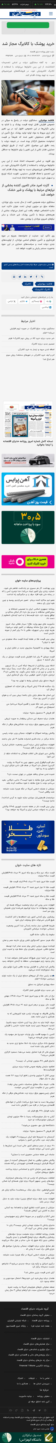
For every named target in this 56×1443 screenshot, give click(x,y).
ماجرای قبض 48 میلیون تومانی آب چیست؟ (35, 1061)
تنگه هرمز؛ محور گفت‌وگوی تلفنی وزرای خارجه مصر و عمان (28, 940)
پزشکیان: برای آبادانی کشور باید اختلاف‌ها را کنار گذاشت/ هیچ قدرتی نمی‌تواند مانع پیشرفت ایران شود (29, 918)
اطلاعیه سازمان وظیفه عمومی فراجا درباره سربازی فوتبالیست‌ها (33, 1068)
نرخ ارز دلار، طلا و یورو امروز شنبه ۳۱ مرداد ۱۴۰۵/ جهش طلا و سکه (29, 998)
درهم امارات (14, 4)
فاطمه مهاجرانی (46, 120)
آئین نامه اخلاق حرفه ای (38, 1401)
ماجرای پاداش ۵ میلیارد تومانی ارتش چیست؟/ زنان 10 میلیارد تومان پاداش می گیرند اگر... (30, 1227)
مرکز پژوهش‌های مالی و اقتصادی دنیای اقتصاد (28, 1354)
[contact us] (16, 1410)
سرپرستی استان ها (41, 1383)
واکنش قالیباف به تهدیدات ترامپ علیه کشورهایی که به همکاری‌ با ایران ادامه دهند (30, 1015)
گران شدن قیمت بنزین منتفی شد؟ (39, 1272)
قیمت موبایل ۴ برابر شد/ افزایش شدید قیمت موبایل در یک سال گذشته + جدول (28, 658)
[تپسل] (3, 225)
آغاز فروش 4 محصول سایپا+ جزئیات (38, 1131)
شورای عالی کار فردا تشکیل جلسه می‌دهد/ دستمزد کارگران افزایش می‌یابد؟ (29, 1054)
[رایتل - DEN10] (28, 561)
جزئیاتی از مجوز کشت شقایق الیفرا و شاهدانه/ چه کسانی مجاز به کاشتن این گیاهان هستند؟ (29, 1209)
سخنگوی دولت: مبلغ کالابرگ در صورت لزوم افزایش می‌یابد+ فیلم (32, 330)
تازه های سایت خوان (28, 865)
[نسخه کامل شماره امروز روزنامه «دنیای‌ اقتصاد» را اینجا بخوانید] (28, 419)
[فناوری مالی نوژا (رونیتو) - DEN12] (28, 837)
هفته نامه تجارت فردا (40, 1326)
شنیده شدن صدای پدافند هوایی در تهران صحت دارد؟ (30, 774)
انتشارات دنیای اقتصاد (40, 1338)
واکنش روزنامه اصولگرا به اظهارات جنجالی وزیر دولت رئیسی (28, 733)
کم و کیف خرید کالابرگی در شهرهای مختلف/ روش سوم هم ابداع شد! (30, 357)
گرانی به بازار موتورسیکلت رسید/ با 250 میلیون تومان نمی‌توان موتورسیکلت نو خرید (30, 1118)
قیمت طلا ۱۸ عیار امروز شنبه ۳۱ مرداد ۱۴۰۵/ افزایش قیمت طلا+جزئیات (28, 889)
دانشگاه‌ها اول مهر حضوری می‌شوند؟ (38, 1125)
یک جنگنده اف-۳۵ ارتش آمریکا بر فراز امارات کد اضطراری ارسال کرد (29, 688)
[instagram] (45, 1410)
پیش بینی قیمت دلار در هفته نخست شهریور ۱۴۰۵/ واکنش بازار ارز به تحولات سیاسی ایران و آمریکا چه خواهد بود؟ (28, 808)
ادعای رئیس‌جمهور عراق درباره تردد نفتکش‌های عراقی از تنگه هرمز (28, 726)
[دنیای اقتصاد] (25, 13)
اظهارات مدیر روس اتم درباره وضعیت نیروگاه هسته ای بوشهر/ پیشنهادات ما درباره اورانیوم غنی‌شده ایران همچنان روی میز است (29, 908)
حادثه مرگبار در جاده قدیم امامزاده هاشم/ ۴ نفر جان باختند (28, 739)
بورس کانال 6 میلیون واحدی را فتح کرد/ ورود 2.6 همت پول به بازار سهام (29, 1077)
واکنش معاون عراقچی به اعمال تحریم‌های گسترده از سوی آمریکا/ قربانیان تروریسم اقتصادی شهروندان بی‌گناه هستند (29, 1162)
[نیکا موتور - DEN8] (28, 460)
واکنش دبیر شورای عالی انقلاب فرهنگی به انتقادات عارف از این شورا (29, 755)
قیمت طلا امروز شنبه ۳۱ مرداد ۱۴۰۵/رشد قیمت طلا (32, 881)
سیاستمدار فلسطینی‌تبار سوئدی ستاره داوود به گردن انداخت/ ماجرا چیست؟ (28, 799)
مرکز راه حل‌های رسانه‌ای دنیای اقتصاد (33, 1360)
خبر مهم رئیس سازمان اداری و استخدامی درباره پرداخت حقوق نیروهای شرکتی (30, 1171)
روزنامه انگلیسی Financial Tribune (34, 1365)
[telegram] (19, 276)
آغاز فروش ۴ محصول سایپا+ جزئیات (38, 713)
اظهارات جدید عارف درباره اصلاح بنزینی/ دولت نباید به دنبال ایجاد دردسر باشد (28, 1200)
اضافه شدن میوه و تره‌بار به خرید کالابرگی (36, 349)
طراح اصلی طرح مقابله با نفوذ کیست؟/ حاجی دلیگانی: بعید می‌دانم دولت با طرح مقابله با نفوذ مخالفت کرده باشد (28, 782)
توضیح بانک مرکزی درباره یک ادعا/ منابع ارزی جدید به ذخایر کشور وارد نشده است (30, 1045)
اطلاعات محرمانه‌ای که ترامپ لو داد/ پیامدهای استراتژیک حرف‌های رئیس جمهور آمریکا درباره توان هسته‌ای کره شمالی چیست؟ (28, 1181)
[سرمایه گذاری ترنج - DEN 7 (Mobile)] (28, 27)
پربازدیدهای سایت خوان (28, 581)
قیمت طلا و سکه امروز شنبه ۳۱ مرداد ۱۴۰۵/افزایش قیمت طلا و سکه (29, 898)
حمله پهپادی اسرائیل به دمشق (41, 984)
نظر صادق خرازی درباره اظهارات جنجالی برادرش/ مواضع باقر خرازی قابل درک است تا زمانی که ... (28, 1248)
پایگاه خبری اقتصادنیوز (16, 1326)
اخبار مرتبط (28, 321)
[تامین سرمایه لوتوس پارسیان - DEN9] (28, 527)
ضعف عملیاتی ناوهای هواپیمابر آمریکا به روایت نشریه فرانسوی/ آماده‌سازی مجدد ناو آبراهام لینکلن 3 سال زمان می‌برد (29, 1290)
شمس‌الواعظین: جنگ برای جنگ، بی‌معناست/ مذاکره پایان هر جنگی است (28, 1191)
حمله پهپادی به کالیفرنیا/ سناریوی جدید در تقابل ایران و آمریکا (29, 649)
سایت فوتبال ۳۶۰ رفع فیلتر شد (41, 1110)
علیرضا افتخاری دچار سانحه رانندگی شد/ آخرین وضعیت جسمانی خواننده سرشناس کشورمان (30, 927)
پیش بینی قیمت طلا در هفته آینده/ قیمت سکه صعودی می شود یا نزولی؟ (28, 641)
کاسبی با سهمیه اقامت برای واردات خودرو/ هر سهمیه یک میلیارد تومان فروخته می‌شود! (29, 1036)
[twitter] (30, 276)
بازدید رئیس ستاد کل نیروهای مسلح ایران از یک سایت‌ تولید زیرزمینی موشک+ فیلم (28, 977)
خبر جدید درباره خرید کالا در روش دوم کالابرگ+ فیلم (31, 338)
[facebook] (36, 276)
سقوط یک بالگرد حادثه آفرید (42, 934)
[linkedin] (25, 276)
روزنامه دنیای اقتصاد (40, 1320)
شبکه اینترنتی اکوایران (16, 1320)
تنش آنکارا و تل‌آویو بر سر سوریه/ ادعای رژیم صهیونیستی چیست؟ (29, 1218)
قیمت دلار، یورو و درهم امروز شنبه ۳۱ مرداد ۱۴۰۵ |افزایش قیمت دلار (28, 1006)
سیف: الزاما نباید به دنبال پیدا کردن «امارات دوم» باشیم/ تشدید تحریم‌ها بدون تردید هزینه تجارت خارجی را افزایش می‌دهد (29, 1025)
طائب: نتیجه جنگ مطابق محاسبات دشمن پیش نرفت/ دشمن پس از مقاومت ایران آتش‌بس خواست (30, 1086)
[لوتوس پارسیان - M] (28, 1437)
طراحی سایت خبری (43, 1429)
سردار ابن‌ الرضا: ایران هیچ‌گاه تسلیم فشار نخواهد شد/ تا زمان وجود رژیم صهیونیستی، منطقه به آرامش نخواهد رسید (28, 960)
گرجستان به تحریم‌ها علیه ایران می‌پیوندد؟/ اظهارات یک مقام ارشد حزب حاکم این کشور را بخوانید (30, 1138)
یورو (45, 4)
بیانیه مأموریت (25, 1396)
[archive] (10, 1410)
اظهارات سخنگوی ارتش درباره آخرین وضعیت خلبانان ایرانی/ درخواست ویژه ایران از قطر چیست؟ (28, 746)
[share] (22, 1410)
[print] (14, 276)
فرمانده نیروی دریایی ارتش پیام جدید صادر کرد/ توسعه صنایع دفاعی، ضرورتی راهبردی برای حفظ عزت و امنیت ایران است (28, 949)
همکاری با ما (22, 1383)
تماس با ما (44, 1378)
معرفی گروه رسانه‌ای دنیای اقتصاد (34, 1315)
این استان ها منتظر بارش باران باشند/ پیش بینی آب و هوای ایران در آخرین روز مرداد (28, 697)
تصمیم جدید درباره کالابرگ (42, 344)
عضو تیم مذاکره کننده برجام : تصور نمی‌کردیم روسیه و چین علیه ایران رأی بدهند (28, 602)
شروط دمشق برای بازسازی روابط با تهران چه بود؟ (32, 680)
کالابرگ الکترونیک (43, 289)
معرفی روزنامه (43, 1396)
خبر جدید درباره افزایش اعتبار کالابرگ (38, 990)
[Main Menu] (51, 14)
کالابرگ (28, 284)
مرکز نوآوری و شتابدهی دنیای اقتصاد (33, 1349)
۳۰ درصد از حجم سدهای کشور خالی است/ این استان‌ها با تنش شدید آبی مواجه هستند (28, 1147)
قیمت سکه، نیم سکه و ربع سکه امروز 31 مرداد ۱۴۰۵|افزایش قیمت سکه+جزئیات (28, 874)
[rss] (28, 1410)
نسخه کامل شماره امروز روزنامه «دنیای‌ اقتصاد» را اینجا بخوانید (28, 443)
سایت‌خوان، (41, 264)
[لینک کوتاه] (42, 276)
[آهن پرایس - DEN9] (28, 489)
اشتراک (20, 1378)
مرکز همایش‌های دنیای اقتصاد (36, 1344)
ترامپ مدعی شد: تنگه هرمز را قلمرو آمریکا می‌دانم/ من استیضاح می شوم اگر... (30, 706)
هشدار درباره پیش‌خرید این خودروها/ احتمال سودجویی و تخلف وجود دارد (29, 1280)
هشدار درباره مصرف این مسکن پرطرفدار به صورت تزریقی (29, 718)
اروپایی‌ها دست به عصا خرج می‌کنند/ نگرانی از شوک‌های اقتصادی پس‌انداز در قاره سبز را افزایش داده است (30, 1104)
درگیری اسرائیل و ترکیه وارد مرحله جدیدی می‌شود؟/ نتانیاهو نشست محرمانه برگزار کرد (28, 1265)
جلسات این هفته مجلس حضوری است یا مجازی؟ (32, 1154)
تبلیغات (31, 1378)
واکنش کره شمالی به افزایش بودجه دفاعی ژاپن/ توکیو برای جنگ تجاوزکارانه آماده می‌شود (28, 968)
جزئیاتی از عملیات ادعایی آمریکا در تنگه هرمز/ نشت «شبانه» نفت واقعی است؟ (28, 790)
